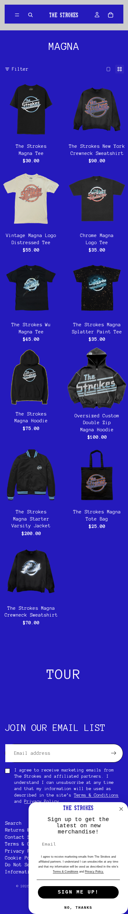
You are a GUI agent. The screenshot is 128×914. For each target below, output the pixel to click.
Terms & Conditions (96, 795)
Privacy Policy (41, 801)
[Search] (30, 15)
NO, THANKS (78, 908)
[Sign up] (113, 753)
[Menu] (17, 15)
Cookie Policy (23, 857)
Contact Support (26, 837)
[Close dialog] (121, 809)
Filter (20, 69)
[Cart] (110, 15)
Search (13, 823)
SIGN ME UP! (78, 892)
